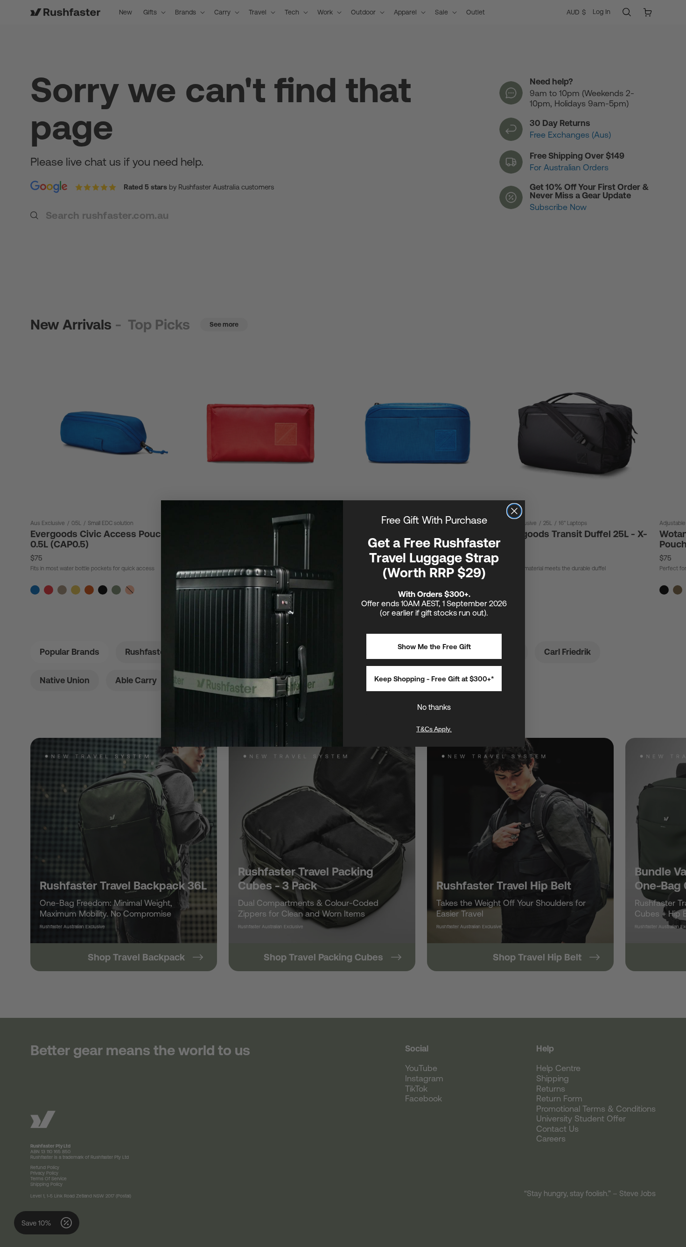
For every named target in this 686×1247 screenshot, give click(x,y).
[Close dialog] (514, 511)
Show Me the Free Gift (434, 647)
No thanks (434, 707)
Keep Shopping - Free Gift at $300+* (434, 679)
